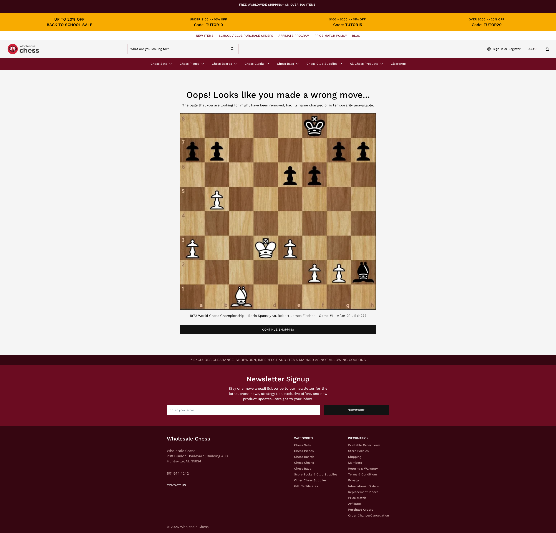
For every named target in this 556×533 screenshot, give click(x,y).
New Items (204, 35)
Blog (356, 35)
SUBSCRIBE (356, 410)
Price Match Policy (330, 35)
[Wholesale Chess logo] (60, 49)
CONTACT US (176, 485)
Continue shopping (278, 329)
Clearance (398, 63)
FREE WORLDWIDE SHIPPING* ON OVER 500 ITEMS (277, 4)
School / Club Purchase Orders (246, 35)
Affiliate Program (293, 35)
